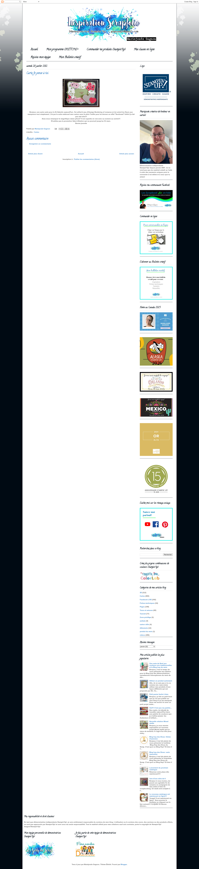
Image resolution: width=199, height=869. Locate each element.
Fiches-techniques (147, 603)
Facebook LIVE (146, 600)
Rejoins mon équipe (40, 57)
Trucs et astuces (146, 610)
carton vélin (144, 624)
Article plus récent (35, 154)
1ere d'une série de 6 (157, 779)
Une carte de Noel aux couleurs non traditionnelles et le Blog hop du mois (160, 665)
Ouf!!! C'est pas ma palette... (160, 708)
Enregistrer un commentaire (40, 144)
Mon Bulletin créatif (70, 57)
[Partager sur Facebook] (66, 129)
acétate (143, 621)
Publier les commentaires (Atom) (87, 159)
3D (141, 592)
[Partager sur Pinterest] (68, 129)
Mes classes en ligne (144, 49)
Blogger (124, 864)
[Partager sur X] (64, 129)
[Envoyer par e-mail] (60, 129)
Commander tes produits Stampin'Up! (106, 49)
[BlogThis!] (62, 129)
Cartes (36, 132)
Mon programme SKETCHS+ (62, 49)
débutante (144, 628)
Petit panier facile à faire (158, 694)
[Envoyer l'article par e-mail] (55, 129)
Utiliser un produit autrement (160, 681)
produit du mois (146, 631)
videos (142, 635)
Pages (142, 607)
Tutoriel (143, 614)
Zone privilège (145, 617)
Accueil (34, 49)
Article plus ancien (126, 154)
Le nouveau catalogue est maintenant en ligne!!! (159, 795)
